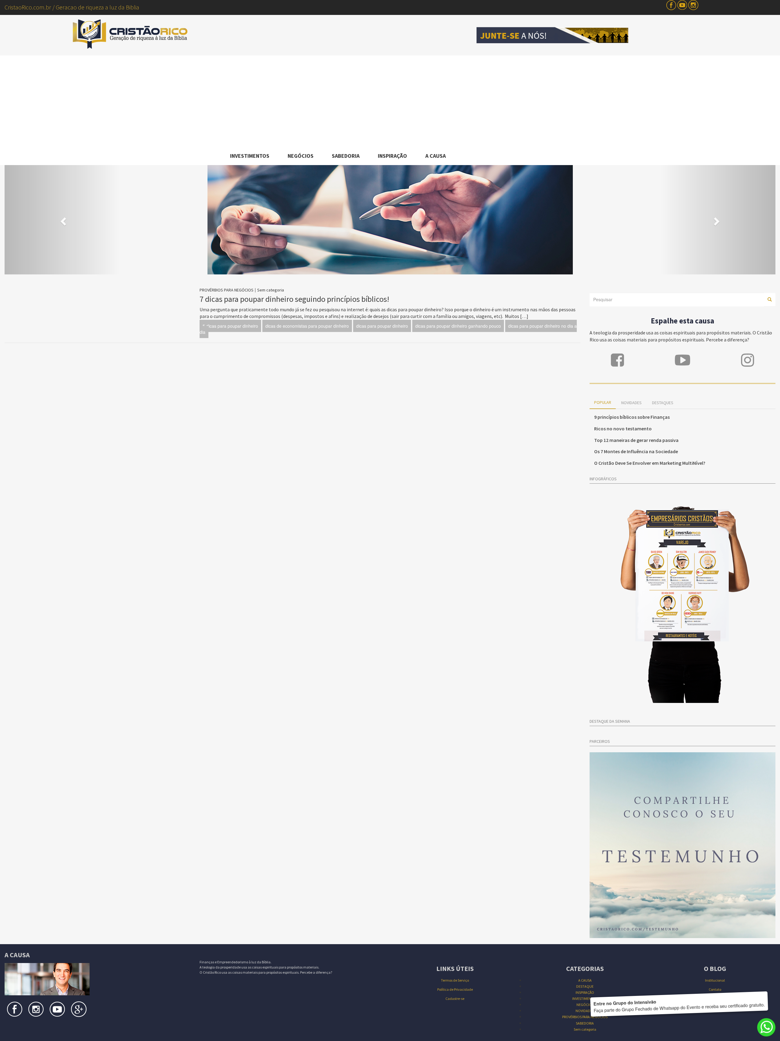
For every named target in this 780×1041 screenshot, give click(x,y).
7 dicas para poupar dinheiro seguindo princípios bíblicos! (294, 299)
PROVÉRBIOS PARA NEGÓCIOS (227, 290)
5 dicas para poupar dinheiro (230, 326)
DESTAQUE (585, 986)
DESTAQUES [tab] (662, 402)
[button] (62, 219)
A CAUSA (435, 155)
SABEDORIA (346, 155)
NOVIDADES (585, 1010)
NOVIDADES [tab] (631, 402)
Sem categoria (270, 290)
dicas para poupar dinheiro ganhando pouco (458, 326)
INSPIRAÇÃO (392, 155)
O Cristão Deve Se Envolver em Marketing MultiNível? (649, 463)
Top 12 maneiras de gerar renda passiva (636, 440)
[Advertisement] (390, 101)
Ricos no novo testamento (623, 428)
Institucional (715, 980)
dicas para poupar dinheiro (382, 326)
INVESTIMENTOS (249, 155)
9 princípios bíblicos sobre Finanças (632, 417)
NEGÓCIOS (301, 155)
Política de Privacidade (455, 989)
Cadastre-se (454, 998)
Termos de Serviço (455, 980)
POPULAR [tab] (602, 402)
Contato (715, 989)
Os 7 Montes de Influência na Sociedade (636, 451)
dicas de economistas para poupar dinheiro (307, 326)
